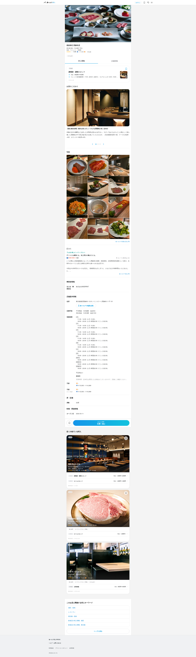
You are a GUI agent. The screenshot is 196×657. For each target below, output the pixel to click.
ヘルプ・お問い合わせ (55, 643)
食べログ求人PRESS (54, 639)
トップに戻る (98, 631)
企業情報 (71, 648)
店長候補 (76, 586)
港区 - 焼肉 (71, 608)
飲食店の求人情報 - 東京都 (76, 625)
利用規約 (51, 648)
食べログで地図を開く (87, 306)
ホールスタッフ (78, 481)
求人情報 (81, 61)
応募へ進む (101, 423)
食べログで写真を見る (122, 241)
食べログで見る (123, 274)
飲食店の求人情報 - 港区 (76, 620)
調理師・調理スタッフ (77, 72)
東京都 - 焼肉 (72, 616)
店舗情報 (114, 61)
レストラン (71, 612)
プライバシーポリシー (61, 648)
